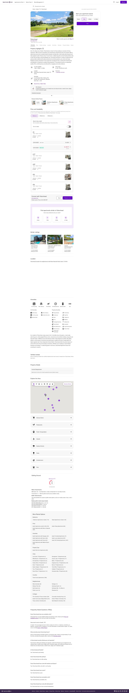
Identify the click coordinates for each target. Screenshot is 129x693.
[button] (48, 399)
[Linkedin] (117, 691)
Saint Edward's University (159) (58, 600)
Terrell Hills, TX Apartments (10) (59, 567)
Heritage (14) (55, 584)
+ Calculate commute (59, 72)
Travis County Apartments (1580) (40, 577)
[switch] (69, 127)
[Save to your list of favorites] (71, 13)
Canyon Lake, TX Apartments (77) (59, 558)
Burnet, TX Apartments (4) (57, 565)
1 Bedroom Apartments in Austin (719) (41, 519)
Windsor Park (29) (36, 586)
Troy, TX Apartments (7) (38, 569)
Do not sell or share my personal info (88, 691)
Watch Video (43, 83)
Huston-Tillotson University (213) (59, 598)
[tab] (34, 116)
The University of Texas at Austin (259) (41, 596)
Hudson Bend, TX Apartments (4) (40, 562)
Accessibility (71, 691)
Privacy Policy (51, 691)
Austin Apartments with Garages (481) (41, 536)
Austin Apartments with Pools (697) (40, 540)
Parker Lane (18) (36, 590)
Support (47, 691)
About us (33, 691)
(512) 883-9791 (34, 40)
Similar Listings (43, 45)
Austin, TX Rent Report (42, 627)
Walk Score (51, 478)
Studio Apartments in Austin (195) (59, 519)
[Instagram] (124, 691)
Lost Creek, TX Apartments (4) (39, 556)
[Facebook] (119, 691)
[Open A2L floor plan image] (68, 176)
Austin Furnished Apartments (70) (59, 536)
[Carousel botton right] (73, 90)
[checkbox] (38, 218)
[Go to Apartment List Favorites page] (114, 2)
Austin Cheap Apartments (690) (58, 526)
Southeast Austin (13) (56, 586)
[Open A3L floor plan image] (68, 187)
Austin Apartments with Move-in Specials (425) (41, 529)
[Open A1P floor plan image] (68, 156)
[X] (120, 691)
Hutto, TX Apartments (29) (38, 565)
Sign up (123, 2)
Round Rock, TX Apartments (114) (40, 571)
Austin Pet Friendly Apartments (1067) (60, 540)
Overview (33, 45)
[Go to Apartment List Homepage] (7, 2)
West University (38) (37, 584)
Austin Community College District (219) (41, 598)
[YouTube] (122, 691)
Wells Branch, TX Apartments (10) (40, 558)
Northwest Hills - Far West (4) (58, 588)
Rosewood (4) (55, 590)
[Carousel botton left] (32, 24)
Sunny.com (67, 691)
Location (49, 45)
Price (37, 45)
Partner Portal (78, 691)
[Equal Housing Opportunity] (115, 691)
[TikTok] (126, 691)
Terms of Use (57, 691)
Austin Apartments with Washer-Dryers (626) (41, 543)
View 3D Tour (37, 83)
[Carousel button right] (71, 24)
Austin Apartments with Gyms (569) (40, 538)
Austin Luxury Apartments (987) (58, 538)
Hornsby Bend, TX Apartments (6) (40, 560)
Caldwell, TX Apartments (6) (58, 569)
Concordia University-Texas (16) (59, 596)
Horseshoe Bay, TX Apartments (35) (59, 571)
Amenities (54, 45)
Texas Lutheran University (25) (39, 600)
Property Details (66, 45)
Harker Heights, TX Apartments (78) (40, 567)
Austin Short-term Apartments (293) (40, 550)
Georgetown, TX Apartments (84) (59, 556)
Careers (37, 691)
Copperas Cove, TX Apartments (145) (60, 562)
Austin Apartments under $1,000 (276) (41, 526)
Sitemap (62, 691)
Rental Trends (42, 691)
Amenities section (57, 636)
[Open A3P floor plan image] (68, 166)
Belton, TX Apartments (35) (58, 560)
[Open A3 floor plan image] (68, 134)
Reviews (59, 45)
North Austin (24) (36, 588)
